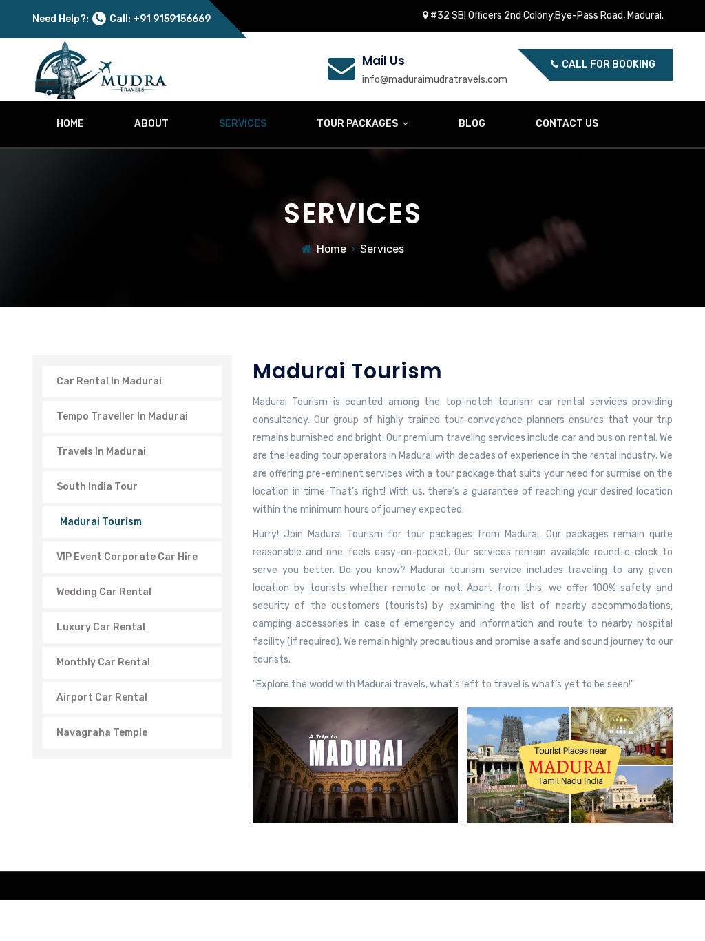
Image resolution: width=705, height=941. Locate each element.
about (151, 124)
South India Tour (97, 487)
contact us (567, 124)
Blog (472, 124)
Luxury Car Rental (100, 627)
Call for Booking (607, 64)
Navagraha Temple (101, 732)
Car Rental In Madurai (109, 381)
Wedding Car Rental (103, 592)
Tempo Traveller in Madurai (122, 416)
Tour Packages (359, 124)
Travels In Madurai (101, 451)
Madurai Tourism (101, 522)
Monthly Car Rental (103, 662)
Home (331, 249)
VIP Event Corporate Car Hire (127, 557)
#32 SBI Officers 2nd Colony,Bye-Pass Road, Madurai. (546, 15)
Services (242, 124)
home (70, 124)
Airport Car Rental (101, 697)
